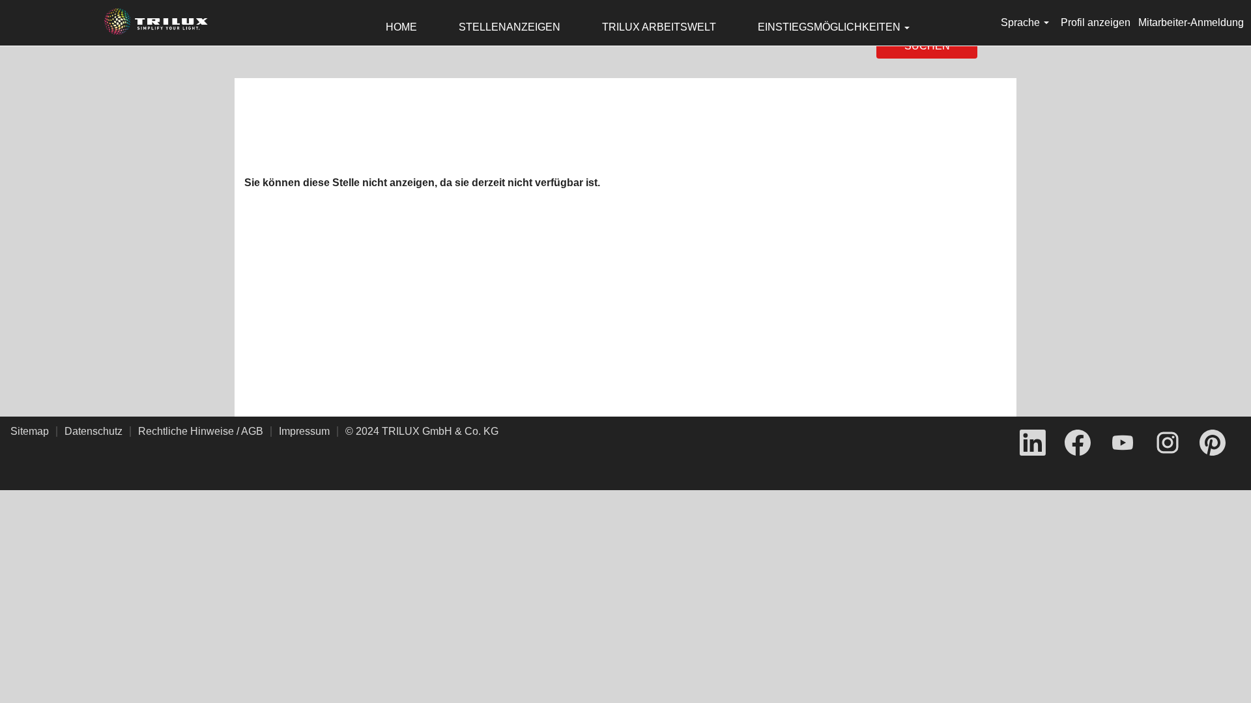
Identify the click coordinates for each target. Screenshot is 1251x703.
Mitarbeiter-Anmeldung (1191, 22)
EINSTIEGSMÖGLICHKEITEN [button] (830, 27)
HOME (401, 27)
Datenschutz (93, 431)
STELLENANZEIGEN (509, 27)
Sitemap (29, 431)
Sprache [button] (1021, 22)
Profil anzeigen (1095, 22)
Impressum (304, 431)
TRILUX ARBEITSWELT (659, 27)
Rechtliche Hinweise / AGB (200, 431)
